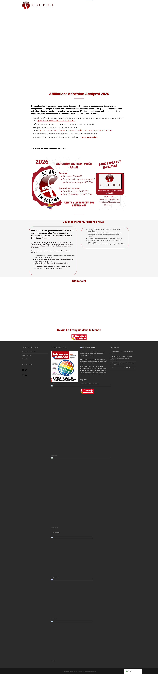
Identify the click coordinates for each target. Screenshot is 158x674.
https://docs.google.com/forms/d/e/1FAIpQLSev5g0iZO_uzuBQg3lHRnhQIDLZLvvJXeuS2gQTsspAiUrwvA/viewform (75, 130)
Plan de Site (25, 359)
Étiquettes (95, 383)
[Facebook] (23, 370)
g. (89, 137)
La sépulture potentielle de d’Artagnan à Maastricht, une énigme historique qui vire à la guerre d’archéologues (93, 361)
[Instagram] (23, 376)
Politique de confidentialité (28, 351)
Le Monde (93, 347)
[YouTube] (26, 376)
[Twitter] (26, 370)
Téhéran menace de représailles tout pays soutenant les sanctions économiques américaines (92, 353)
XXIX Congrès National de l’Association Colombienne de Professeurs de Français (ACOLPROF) (121, 358)
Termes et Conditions (27, 355)
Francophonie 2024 (86, 383)
